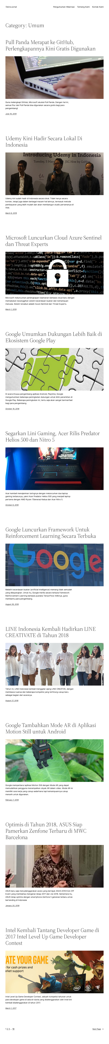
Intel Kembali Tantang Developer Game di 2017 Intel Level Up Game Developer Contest (52, 936)
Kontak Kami (98, 7)
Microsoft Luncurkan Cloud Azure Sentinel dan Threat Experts (53, 240)
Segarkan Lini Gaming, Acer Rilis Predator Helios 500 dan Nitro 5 (52, 436)
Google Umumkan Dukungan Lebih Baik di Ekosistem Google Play (53, 337)
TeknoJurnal (11, 7)
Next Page (98, 1029)
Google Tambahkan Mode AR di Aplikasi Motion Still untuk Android (50, 728)
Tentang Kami (83, 7)
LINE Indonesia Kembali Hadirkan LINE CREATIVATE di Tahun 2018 (50, 632)
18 (13, 1029)
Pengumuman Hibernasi (64, 7)
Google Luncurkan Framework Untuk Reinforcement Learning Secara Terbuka (50, 532)
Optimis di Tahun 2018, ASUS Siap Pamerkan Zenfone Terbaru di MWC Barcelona (45, 830)
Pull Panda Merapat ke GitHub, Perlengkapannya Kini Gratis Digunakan (50, 45)
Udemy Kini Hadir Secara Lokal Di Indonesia (43, 141)
